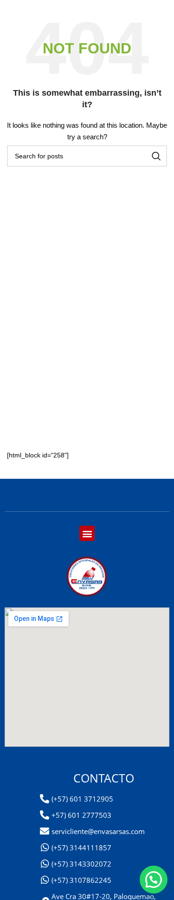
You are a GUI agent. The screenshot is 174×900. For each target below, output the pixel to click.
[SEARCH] (156, 156)
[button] (87, 533)
